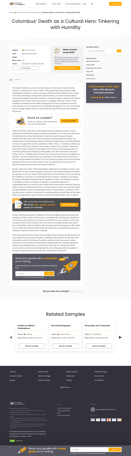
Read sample (31, 346)
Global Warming (101, 372)
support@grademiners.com (105, 409)
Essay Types (56, 4)
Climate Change (44, 376)
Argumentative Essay (29, 54)
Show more (64, 387)
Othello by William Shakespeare (26, 327)
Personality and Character (97, 325)
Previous (10, 337)
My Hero (41, 64)
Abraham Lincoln (92, 61)
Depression (70, 376)
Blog (84, 4)
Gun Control (99, 376)
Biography (90, 75)
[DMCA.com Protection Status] (16, 442)
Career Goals (43, 372)
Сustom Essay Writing (72, 4)
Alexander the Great (94, 68)
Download (26, 68)
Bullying (12, 380)
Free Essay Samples (63, 410)
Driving (68, 380)
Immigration (99, 380)
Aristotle (89, 71)
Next (120, 337)
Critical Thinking (44, 380)
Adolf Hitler (90, 65)
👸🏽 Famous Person (28, 50)
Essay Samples (41, 4)
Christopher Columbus (29, 64)
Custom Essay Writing (64, 408)
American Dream (15, 376)
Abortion (12, 372)
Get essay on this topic (67, 68)
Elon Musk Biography (61, 325)
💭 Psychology (96, 334)
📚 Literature (28, 334)
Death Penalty (71, 372)
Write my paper (69, 121)
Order (113, 4)
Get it (49, 274)
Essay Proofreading (63, 415)
